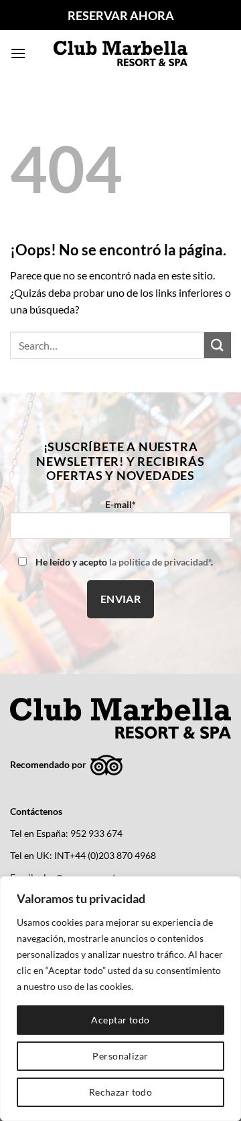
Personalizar (120, 1056)
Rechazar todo (120, 1092)
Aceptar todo (120, 1019)
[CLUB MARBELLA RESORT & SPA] (120, 53)
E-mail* (120, 504)
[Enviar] (217, 345)
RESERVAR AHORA (121, 15)
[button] (18, 53)
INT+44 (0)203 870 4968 (105, 855)
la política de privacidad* (160, 562)
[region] (120, 998)
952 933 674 (96, 833)
